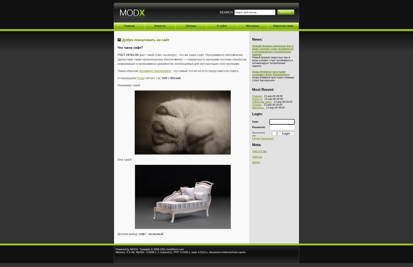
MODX (256, 162)
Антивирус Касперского (155, 71)
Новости (257, 99)
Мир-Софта (144, 13)
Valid (259, 151)
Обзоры (257, 104)
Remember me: (258, 134)
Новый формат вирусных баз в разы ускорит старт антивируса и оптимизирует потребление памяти (272, 50)
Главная (257, 96)
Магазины (258, 107)
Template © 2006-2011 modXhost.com (162, 249)
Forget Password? (263, 138)
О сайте (222, 25)
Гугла (140, 78)
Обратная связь (262, 101)
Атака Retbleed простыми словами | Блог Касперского (271, 73)
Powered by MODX (127, 249)
